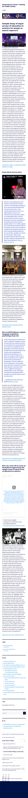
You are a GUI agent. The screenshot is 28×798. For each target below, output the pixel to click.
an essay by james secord (10, 668)
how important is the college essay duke (14, 525)
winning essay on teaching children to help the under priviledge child (13, 769)
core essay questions (8, 690)
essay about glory (8, 645)
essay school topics (10, 685)
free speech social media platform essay (14, 667)
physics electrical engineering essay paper (13, 734)
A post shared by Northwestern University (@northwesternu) (15, 516)
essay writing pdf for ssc (9, 743)
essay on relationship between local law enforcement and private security (13, 747)
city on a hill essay (10, 681)
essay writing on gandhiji (6, 775)
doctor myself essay (8, 663)
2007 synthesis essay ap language (12, 674)
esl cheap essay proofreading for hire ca (14, 665)
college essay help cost (9, 661)
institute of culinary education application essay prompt (13, 758)
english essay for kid (7, 762)
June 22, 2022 (14, 381)
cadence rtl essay (6, 634)
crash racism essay (7, 754)
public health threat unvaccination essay (3, 775)
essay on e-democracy (9, 649)
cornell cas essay (9, 683)
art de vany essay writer (8, 737)
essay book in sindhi (7, 165)
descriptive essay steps (11, 670)
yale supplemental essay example (11, 765)
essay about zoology (8, 740)
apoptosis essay (6, 326)
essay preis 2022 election (15, 460)
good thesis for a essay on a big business (14, 724)
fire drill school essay (12, 672)
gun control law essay (18, 634)
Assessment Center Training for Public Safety (13, 5)
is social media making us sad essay (13, 751)
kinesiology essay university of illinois (12, 325)
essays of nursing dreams (9, 775)
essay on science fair (8, 676)
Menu (4, 10)
